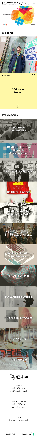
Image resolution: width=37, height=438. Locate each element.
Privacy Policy (25, 434)
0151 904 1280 (18, 388)
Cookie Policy (11, 434)
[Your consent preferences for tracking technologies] (33, 434)
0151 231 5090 (18, 404)
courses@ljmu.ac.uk (18, 407)
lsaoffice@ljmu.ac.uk (18, 391)
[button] (7, 106)
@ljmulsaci (23, 420)
